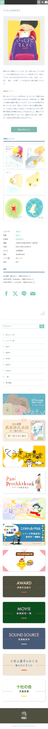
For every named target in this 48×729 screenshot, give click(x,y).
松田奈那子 (20, 239)
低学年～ (8, 353)
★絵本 (18, 231)
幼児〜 (18, 235)
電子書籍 (8, 383)
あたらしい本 (10, 335)
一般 (7, 377)
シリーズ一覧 (10, 341)
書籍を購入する (24, 129)
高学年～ (8, 365)
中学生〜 (8, 371)
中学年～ (8, 359)
